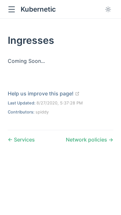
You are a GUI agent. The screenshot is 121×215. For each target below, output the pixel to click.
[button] (11, 9)
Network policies (87, 139)
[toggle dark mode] (108, 9)
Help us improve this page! (44, 93)
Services (24, 139)
